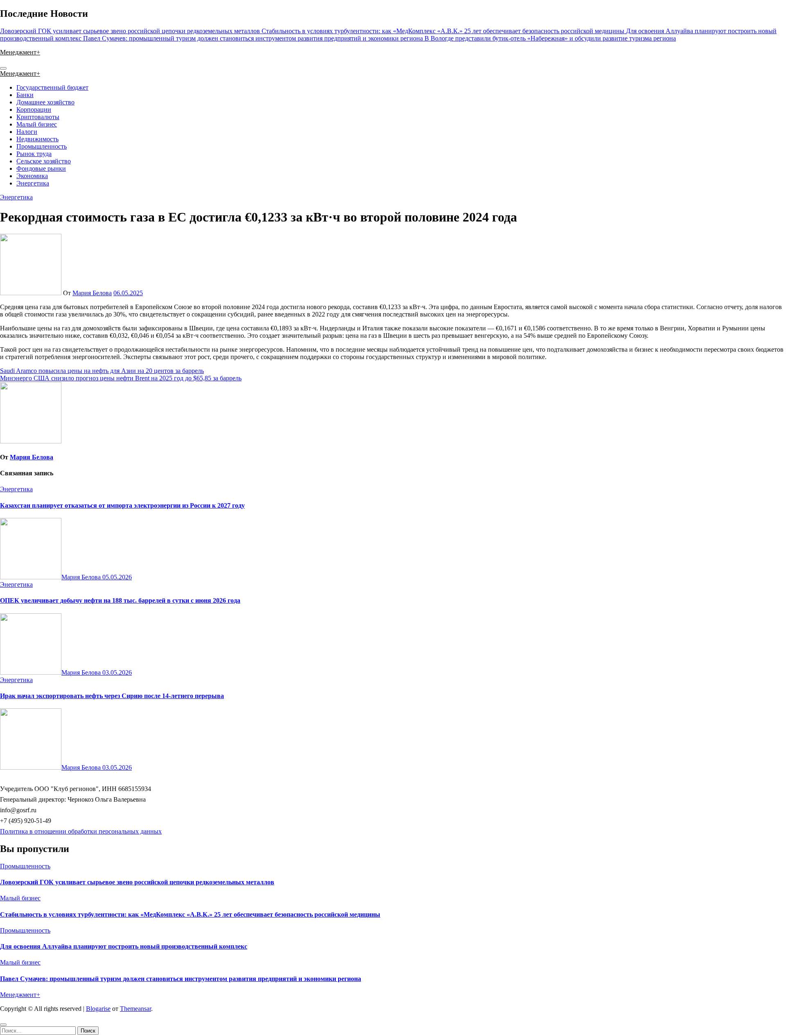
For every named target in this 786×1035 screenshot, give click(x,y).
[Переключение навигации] (3, 68)
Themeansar (135, 1008)
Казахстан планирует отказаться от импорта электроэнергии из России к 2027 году (122, 505)
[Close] (3, 1025)
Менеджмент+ (20, 52)
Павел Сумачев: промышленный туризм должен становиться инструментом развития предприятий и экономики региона (180, 978)
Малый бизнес (36, 124)
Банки (25, 94)
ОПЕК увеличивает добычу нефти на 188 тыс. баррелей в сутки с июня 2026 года (120, 600)
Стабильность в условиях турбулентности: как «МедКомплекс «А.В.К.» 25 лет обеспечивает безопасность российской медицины (190, 914)
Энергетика (32, 183)
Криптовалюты (37, 116)
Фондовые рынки (41, 168)
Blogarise (98, 1008)
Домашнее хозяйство (45, 102)
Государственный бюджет (52, 87)
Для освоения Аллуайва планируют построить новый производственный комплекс (123, 946)
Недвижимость (37, 139)
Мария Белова (92, 292)
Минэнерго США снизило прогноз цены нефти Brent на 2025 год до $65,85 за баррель (121, 378)
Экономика (32, 175)
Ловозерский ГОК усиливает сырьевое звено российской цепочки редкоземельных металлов (137, 882)
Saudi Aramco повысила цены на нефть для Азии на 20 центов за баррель (102, 370)
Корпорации (33, 109)
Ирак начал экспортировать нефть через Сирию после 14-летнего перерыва (112, 695)
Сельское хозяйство (43, 161)
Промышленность (41, 146)
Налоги (26, 131)
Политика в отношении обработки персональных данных (81, 831)
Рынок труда (34, 153)
